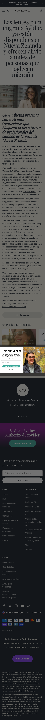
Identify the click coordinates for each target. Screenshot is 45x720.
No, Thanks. (11, 369)
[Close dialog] (44, 348)
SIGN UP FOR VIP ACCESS (11, 366)
